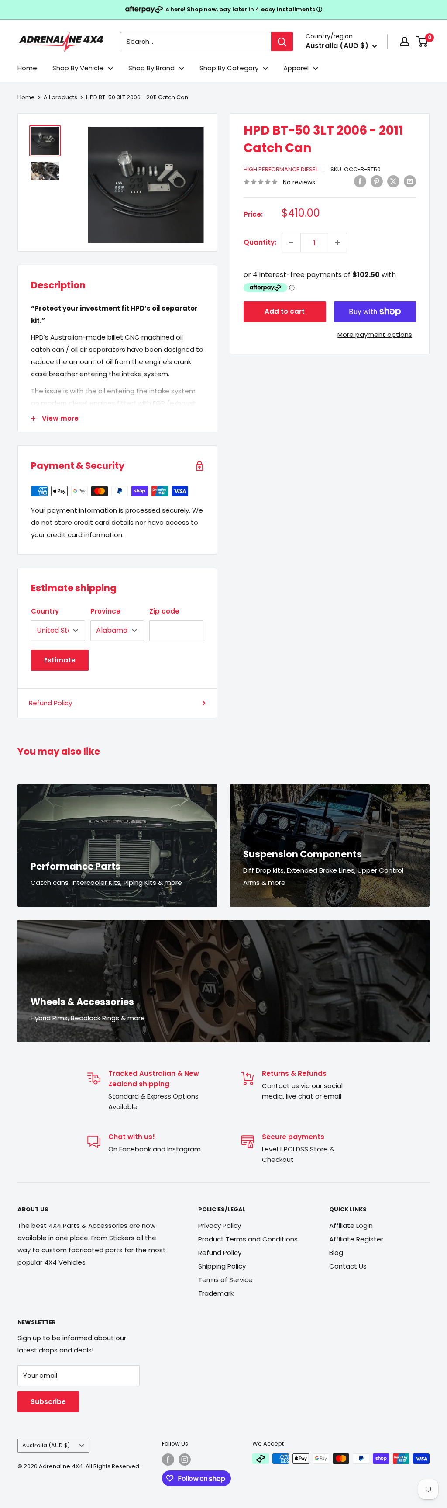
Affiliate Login (351, 1225)
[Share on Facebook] (360, 181)
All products (60, 97)
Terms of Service (225, 1279)
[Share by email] (410, 181)
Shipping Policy (222, 1266)
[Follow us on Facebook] (168, 1459)
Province (105, 611)
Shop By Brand (151, 68)
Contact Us (348, 1266)
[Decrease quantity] (291, 242)
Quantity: (260, 242)
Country (45, 611)
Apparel (296, 68)
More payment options (374, 334)
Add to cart (285, 311)
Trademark (216, 1293)
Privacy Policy (219, 1225)
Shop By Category (228, 68)
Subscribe (48, 1401)
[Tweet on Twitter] (393, 181)
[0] (422, 41)
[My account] (404, 41)
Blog (336, 1252)
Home (27, 68)
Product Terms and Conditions (248, 1239)
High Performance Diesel (281, 169)
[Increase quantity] (337, 242)
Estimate (60, 660)
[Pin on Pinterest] (377, 181)
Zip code (164, 611)
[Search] (282, 41)
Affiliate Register (356, 1239)
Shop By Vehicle (77, 68)
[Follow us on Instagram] (185, 1459)
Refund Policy (50, 702)
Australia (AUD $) (46, 1445)
